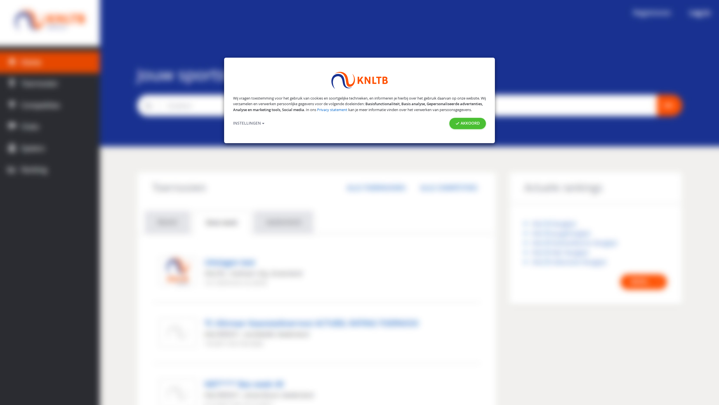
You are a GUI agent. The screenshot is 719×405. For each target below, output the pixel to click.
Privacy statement (332, 109)
